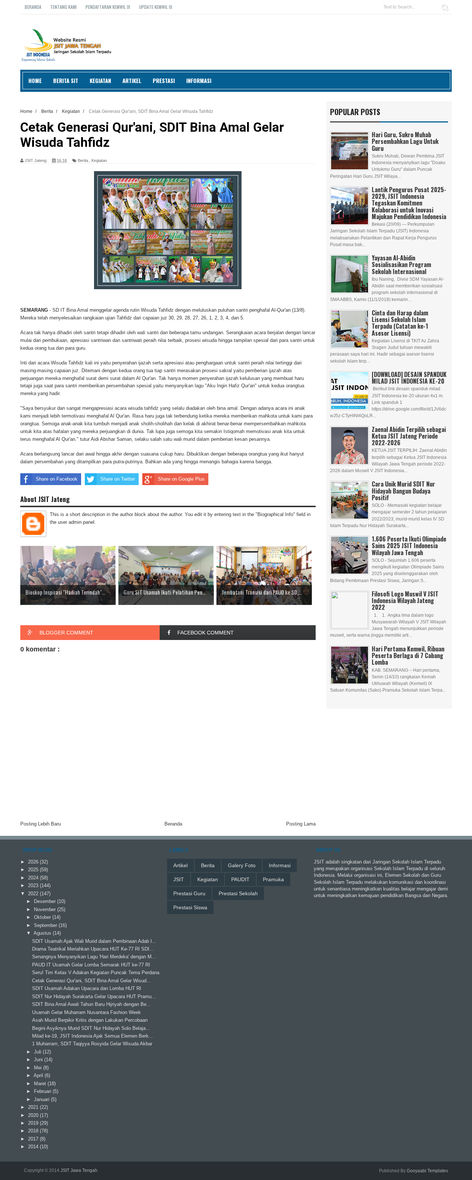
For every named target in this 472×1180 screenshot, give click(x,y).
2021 (34, 1107)
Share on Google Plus (181, 479)
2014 (34, 1146)
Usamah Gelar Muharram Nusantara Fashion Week (86, 1012)
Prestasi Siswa (190, 907)
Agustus (43, 933)
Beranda (33, 7)
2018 (34, 1131)
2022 (34, 893)
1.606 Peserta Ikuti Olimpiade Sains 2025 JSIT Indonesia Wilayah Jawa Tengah (409, 545)
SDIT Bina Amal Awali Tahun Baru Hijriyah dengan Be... (91, 1004)
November (45, 909)
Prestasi (164, 80)
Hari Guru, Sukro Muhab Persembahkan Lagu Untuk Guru (405, 141)
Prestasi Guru (189, 893)
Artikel (131, 80)
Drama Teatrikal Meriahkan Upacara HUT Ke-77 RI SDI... (93, 949)
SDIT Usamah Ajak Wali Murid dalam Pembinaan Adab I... (94, 941)
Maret (41, 1083)
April (39, 1075)
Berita (83, 160)
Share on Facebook (56, 479)
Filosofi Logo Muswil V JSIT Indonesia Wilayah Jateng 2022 (405, 600)
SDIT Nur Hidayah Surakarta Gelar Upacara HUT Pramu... (94, 996)
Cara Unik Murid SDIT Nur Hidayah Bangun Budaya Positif (403, 491)
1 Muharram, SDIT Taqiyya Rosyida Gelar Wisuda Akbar (92, 1043)
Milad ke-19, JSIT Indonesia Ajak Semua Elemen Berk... (92, 1036)
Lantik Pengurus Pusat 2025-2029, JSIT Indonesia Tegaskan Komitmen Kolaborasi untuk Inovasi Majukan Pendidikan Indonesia (409, 203)
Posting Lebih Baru (40, 824)
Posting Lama (301, 824)
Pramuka (273, 879)
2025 (34, 869)
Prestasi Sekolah (238, 893)
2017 (34, 1139)
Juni (39, 1059)
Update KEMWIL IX (155, 7)
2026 (34, 862)
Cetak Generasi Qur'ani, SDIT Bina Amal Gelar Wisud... (91, 980)
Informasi (198, 80)
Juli (38, 1052)
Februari (43, 1091)
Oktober (43, 917)
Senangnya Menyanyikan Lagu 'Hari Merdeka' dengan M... (94, 956)
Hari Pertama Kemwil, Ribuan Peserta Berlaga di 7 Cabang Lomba (408, 655)
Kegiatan (100, 80)
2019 (34, 1123)
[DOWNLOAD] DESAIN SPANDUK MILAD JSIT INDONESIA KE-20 (409, 377)
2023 (34, 885)
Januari (42, 1099)
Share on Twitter (117, 479)
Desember (45, 901)
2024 (34, 877)
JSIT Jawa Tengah (78, 1170)
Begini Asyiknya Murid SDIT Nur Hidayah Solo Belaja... (91, 1028)
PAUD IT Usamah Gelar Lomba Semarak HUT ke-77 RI (91, 965)
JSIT (178, 879)
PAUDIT (240, 879)
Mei (38, 1067)
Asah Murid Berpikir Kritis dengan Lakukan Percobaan (90, 1020)
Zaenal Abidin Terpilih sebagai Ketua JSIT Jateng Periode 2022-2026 (409, 436)
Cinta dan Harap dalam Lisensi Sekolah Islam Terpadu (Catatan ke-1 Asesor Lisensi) (400, 323)
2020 (34, 1115)
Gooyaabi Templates (427, 1170)
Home (35, 80)
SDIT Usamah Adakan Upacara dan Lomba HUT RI (86, 988)
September (46, 925)
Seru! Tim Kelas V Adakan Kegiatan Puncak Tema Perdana (95, 972)
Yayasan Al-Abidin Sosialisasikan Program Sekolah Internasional (401, 264)
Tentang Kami (63, 7)
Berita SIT (65, 80)
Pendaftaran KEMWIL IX (108, 7)
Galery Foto (242, 865)
